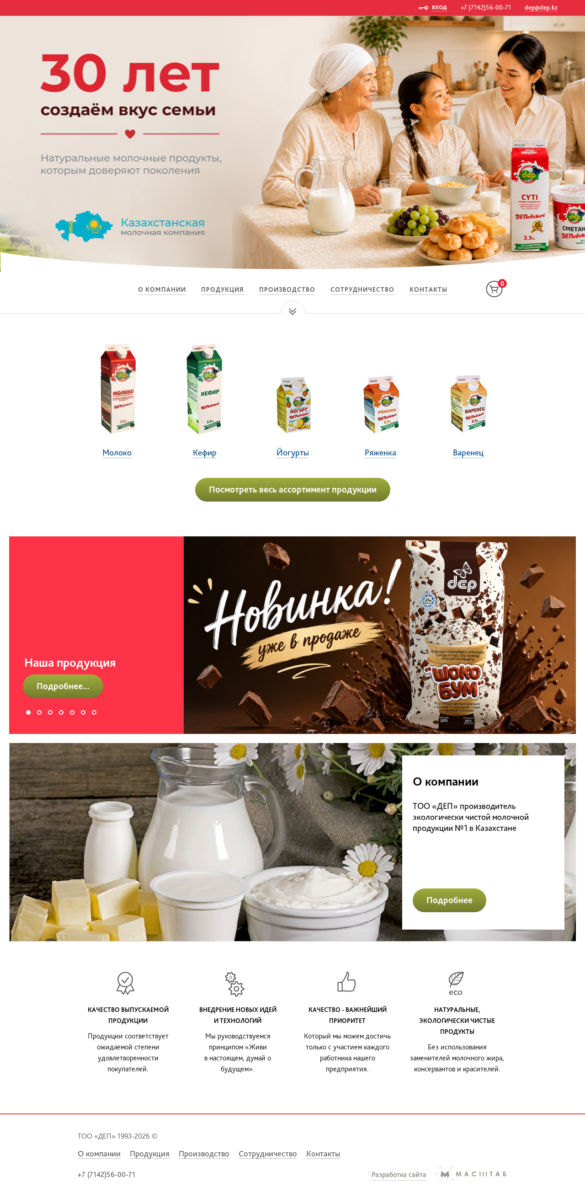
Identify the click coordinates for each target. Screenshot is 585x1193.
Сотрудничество (362, 289)
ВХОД (439, 7)
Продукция (222, 289)
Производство (287, 289)
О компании (162, 289)
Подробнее (449, 899)
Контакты (428, 289)
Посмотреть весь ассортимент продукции (293, 489)
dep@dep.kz (541, 7)
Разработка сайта (399, 1174)
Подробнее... (63, 685)
